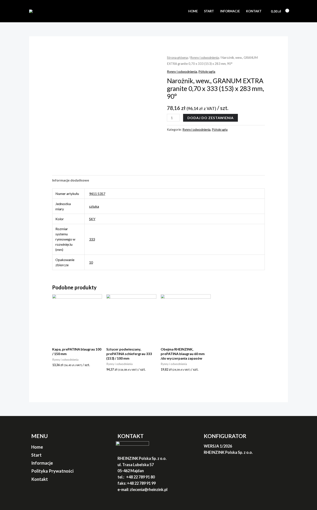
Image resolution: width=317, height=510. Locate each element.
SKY (92, 219)
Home (193, 11)
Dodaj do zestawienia (210, 118)
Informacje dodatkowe (70, 180)
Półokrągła (206, 71)
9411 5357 (97, 193)
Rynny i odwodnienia (204, 57)
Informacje (230, 11)
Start (209, 11)
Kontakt (254, 11)
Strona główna (177, 57)
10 (91, 262)
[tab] (70, 180)
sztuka (94, 206)
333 (92, 239)
